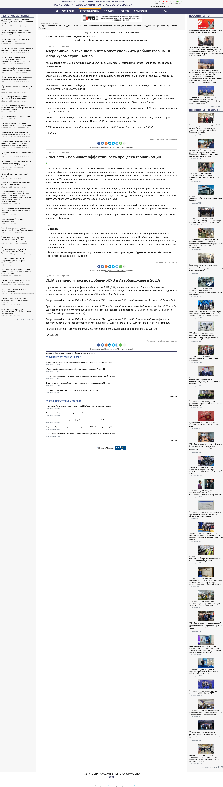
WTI (171, 4)
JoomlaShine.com (110, 786)
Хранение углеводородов (22, 136)
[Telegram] (116, 143)
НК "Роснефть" (171, 262)
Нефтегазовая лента (64, 36)
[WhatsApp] (120, 143)
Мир (15, 119)
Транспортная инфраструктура (24, 293)
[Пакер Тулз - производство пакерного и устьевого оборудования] (111, 18)
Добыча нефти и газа (85, 36)
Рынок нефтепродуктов (21, 26)
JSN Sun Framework (129, 786)
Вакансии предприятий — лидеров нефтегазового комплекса (119, 40)
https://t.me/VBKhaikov (128, 32)
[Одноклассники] (106, 143)
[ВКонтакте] (102, 143)
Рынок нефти (18, 178)
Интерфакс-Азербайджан (166, 139)
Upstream (17, 315)
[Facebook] (98, 143)
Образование (18, 232)
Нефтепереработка (20, 35)
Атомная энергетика (20, 72)
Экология (17, 204)
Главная (49, 36)
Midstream (17, 112)
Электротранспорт (20, 92)
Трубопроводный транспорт (23, 254)
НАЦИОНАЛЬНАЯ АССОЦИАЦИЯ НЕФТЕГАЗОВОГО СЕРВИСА (111, 774)
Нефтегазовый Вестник (115, 147)
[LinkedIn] (109, 143)
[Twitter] (113, 143)
